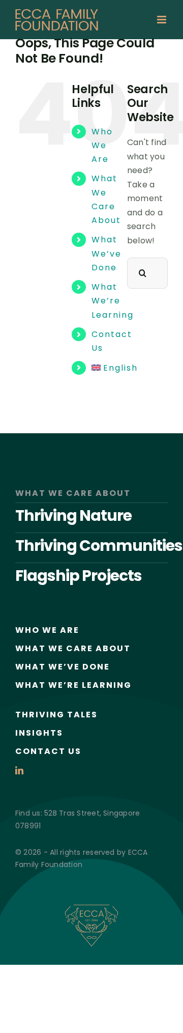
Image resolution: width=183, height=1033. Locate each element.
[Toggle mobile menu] (162, 19)
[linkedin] (19, 770)
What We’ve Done (106, 253)
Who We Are (102, 145)
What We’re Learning (113, 300)
